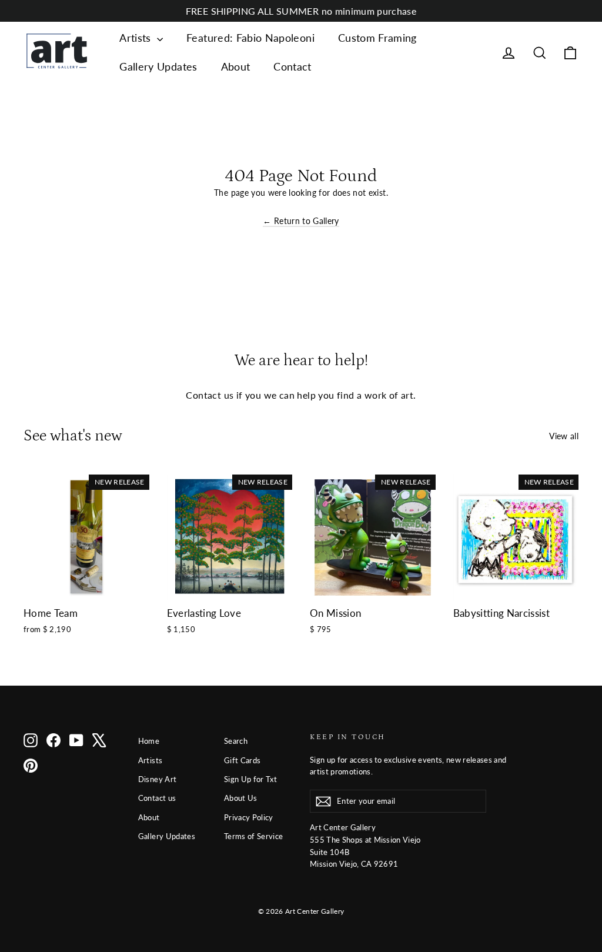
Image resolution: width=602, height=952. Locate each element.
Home (148, 741)
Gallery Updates (158, 66)
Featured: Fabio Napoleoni (250, 37)
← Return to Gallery (301, 221)
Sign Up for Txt (250, 779)
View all (563, 436)
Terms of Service (253, 836)
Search (236, 741)
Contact (292, 66)
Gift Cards (242, 760)
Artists (136, 37)
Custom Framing (377, 37)
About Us (240, 798)
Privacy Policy (248, 817)
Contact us (157, 798)
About (235, 66)
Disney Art (157, 779)
